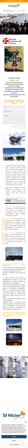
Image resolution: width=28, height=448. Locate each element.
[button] (26, 422)
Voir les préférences (14, 444)
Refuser (14, 440)
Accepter (14, 436)
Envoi (22, 127)
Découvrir (8, 370)
